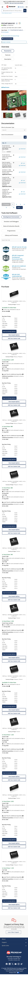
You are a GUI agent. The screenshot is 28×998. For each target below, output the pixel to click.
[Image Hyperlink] (11, 7)
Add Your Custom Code (14, 338)
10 (13, 207)
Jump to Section (6, 42)
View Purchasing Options (9, 331)
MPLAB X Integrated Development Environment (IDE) (18, 257)
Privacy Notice (16, 971)
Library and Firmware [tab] (11, 235)
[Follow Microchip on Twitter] (12, 964)
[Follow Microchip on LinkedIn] (10, 964)
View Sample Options (14, 335)
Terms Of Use (9, 971)
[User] (21, 7)
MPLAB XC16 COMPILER (19, 266)
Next (18, 207)
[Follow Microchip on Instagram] (18, 964)
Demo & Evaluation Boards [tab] (11, 226)
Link (23, 163)
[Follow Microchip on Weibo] (21, 964)
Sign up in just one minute (16, 3)
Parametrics (7, 51)
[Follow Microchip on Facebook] (7, 964)
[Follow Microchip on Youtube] (15, 964)
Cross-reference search (7, 13)
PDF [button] (9, 30)
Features (7, 55)
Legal (21, 971)
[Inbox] (26, 7)
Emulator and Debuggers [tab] (11, 221)
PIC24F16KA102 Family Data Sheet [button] (17, 30)
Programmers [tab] (11, 231)
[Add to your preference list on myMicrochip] (17, 23)
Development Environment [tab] (11, 217)
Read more (5, 87)
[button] (5, 32)
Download (22, 148)
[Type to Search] (25, 137)
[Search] (24, 10)
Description (7, 59)
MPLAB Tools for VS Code (19, 247)
